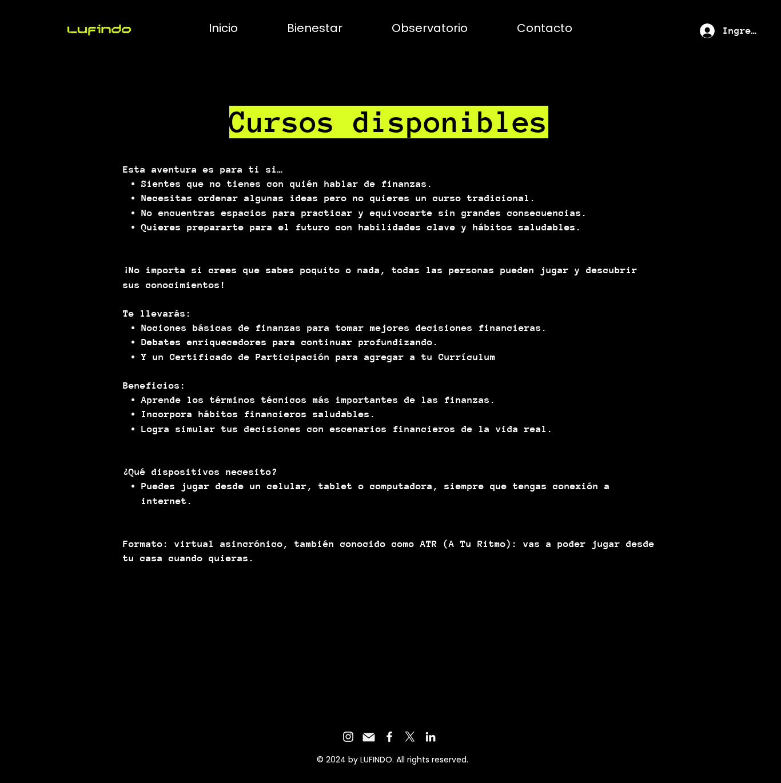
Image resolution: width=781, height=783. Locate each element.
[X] (410, 737)
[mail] (369, 737)
